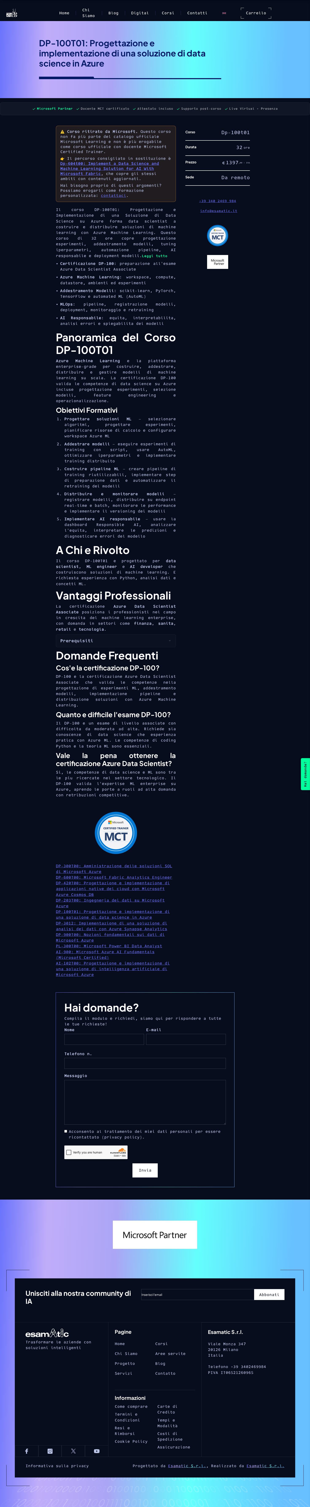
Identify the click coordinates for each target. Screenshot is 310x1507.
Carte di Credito (167, 1409)
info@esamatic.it (218, 211)
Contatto (165, 1374)
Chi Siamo (88, 13)
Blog (113, 13)
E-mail (153, 1030)
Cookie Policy (131, 1442)
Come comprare (131, 1407)
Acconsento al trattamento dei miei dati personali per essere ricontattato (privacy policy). (145, 1134)
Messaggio (75, 1076)
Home (64, 13)
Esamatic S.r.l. (187, 1466)
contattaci (113, 196)
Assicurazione (173, 1447)
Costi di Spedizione (170, 1437)
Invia (145, 1170)
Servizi (123, 1374)
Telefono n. (78, 1054)
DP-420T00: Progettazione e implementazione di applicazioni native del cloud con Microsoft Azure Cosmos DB (113, 889)
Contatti (197, 13)
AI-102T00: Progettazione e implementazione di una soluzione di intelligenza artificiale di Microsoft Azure (113, 969)
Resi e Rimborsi (125, 1431)
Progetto (125, 1364)
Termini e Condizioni (127, 1417)
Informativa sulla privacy (57, 1466)
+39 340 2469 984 (217, 201)
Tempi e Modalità (167, 1423)
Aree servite (170, 1354)
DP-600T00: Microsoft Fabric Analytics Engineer (114, 878)
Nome (69, 1030)
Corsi (168, 13)
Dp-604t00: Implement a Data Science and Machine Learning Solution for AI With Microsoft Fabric (109, 169)
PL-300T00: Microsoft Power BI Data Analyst (109, 946)
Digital (140, 13)
